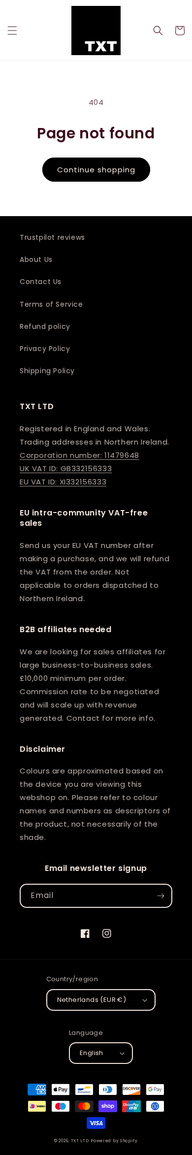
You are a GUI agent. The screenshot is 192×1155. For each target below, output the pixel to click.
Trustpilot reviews (52, 237)
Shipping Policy (47, 371)
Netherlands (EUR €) (92, 999)
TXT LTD (80, 1141)
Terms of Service (51, 304)
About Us (36, 259)
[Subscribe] (160, 896)
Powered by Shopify (114, 1141)
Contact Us (41, 282)
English (91, 1053)
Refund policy (45, 326)
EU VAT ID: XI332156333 (63, 482)
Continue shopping (96, 169)
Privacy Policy (45, 348)
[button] (12, 30)
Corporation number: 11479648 (79, 455)
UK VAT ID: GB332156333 (66, 468)
